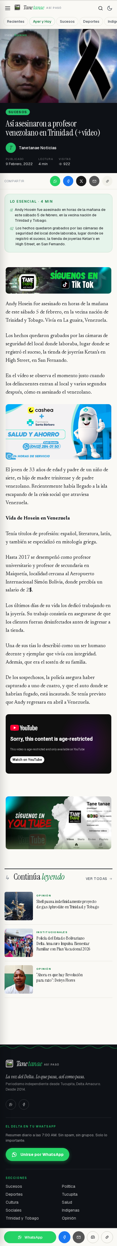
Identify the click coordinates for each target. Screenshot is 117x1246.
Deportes (91, 21)
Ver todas (96, 879)
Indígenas (71, 1210)
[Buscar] (100, 8)
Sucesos (67, 21)
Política (68, 1186)
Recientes (15, 21)
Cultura (12, 1202)
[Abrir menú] (8, 8)
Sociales (14, 1210)
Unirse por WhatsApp (42, 1154)
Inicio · (9, 35)
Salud (67, 1202)
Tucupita (70, 1194)
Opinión (69, 1218)
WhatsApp (33, 1237)
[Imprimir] (93, 1237)
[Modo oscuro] (109, 8)
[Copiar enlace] (107, 181)
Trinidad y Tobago (22, 1218)
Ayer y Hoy (42, 21)
